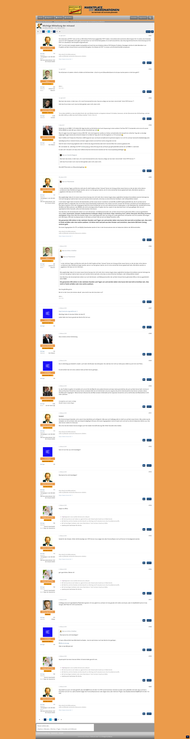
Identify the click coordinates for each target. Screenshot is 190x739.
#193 (150, 472)
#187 (150, 308)
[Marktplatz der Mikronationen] (95, 9)
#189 (150, 360)
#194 (150, 505)
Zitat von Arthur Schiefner (69, 250)
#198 (150, 627)
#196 (150, 569)
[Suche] (150, 18)
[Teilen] (152, 31)
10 (49, 31)
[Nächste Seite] (59, 31)
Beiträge (42, 53)
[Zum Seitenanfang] (187, 737)
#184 (150, 125)
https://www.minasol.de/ (65, 59)
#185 (150, 177)
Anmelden (134, 17)
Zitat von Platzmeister (68, 181)
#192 (150, 446)
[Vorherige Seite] (38, 31)
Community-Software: (90, 736)
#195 (150, 536)
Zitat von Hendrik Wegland (69, 155)
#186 (150, 246)
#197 (150, 599)
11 (51, 31)
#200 (150, 686)
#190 (150, 386)
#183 (150, 98)
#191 (150, 413)
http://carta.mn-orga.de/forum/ (67, 311)
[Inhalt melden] (144, 63)
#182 (150, 69)
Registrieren (142, 17)
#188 (150, 333)
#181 (150, 35)
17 (57, 31)
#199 (150, 656)
